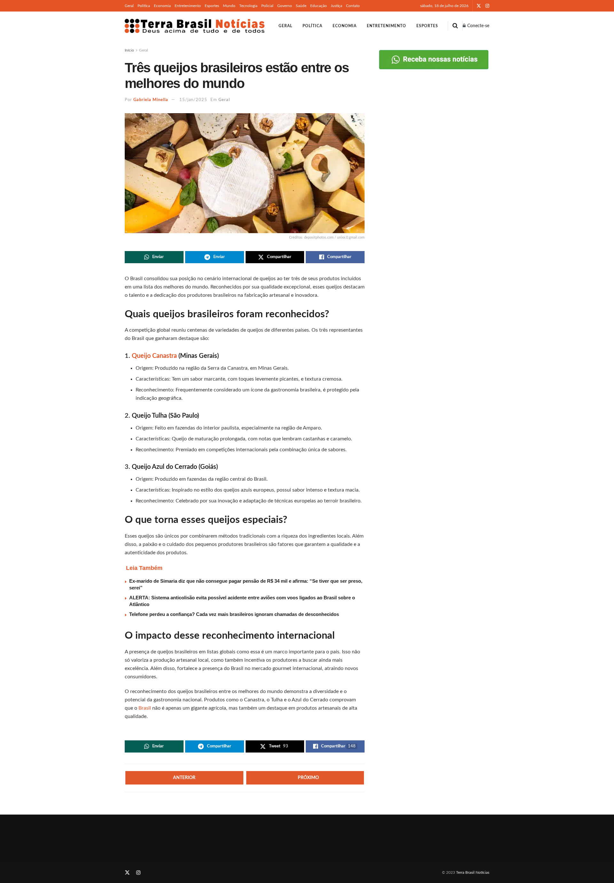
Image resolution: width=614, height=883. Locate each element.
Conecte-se (477, 26)
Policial (267, 6)
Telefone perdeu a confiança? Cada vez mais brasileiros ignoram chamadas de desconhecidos (234, 614)
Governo (284, 6)
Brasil (145, 708)
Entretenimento (188, 6)
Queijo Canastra (154, 356)
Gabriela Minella (150, 100)
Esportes (212, 6)
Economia (162, 6)
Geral (129, 6)
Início (129, 50)
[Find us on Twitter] (478, 6)
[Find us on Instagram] (487, 6)
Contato (353, 6)
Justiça (336, 6)
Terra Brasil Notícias (472, 872)
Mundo (229, 6)
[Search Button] (455, 26)
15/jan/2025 (193, 100)
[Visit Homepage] (194, 26)
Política (144, 6)
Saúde (301, 6)
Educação (318, 6)
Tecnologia (248, 6)
